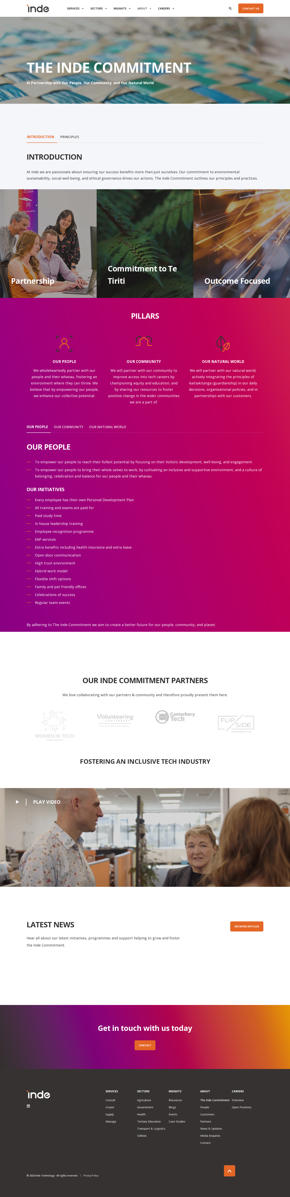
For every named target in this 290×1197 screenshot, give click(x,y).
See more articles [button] (246, 926)
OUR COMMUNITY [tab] (68, 427)
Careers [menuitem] (164, 8)
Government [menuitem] (145, 1107)
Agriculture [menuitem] (144, 1100)
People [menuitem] (204, 1107)
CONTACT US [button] (250, 8)
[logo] (38, 1094)
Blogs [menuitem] (172, 1107)
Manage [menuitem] (111, 1121)
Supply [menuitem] (110, 1114)
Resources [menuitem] (175, 1100)
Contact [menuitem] (205, 1143)
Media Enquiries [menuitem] (210, 1136)
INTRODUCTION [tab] (40, 137)
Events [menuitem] (173, 1114)
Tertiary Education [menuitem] (149, 1121)
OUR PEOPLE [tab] (37, 427)
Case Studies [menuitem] (177, 1121)
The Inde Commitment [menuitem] (215, 1100)
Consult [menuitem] (110, 1100)
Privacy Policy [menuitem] (90, 1175)
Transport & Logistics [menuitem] (151, 1128)
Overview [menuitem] (238, 1100)
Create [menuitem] (110, 1107)
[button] (38, 801)
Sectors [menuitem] (96, 8)
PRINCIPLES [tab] (69, 137)
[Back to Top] (229, 1170)
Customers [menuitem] (207, 1114)
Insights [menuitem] (120, 8)
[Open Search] (230, 8)
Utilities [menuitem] (142, 1136)
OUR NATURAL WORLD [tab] (107, 427)
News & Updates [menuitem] (211, 1128)
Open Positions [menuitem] (242, 1107)
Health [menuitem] (141, 1114)
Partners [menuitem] (205, 1121)
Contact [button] (145, 1045)
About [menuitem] (142, 8)
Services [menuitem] (73, 8)
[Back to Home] (38, 8)
